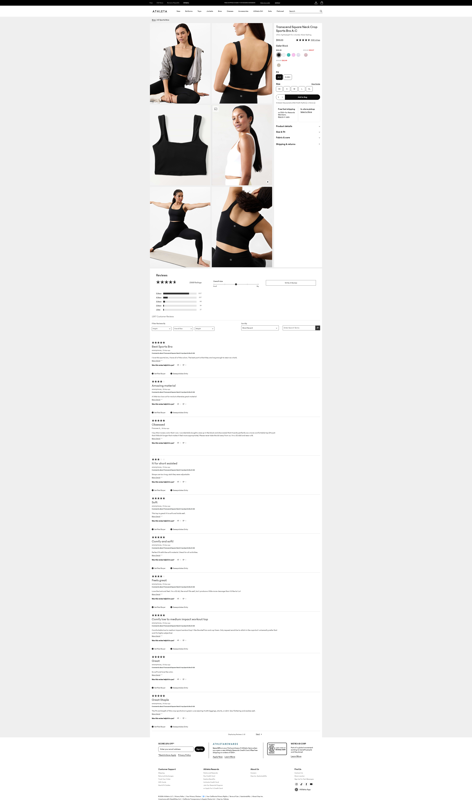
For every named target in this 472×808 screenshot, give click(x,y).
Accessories (243, 11)
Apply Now (218, 757)
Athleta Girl (258, 11)
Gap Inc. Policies (223, 799)
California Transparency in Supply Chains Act (199, 799)
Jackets (209, 11)
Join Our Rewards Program (213, 785)
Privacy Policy (184, 755)
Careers (253, 773)
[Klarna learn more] (314, 103)
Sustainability (245, 796)
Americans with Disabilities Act (169, 799)
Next (258, 734)
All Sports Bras (163, 20)
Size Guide (315, 84)
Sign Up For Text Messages (304, 779)
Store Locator (300, 776)
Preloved (280, 11)
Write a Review (291, 283)
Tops (199, 11)
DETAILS (277, 3)
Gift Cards (162, 782)
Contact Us (299, 773)
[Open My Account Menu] (316, 3)
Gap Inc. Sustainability (259, 776)
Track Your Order (164, 779)
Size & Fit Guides (164, 785)
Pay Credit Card (209, 776)
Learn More (230, 757)
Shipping (161, 773)
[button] (212, 145)
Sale (270, 11)
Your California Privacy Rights (217, 796)
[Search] (321, 11)
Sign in (280, 117)
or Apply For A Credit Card (213, 788)
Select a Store (306, 112)
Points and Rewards (210, 773)
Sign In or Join (265, 3)
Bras (220, 11)
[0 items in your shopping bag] (321, 3)
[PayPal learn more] (306, 103)
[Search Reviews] (317, 327)
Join (287, 117)
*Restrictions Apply (167, 755)
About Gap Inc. (257, 796)
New (178, 11)
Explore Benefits (209, 779)
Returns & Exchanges (165, 776)
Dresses (230, 11)
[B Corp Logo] (277, 749)
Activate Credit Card (211, 782)
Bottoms (188, 11)
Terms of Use (234, 796)
